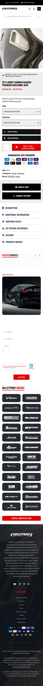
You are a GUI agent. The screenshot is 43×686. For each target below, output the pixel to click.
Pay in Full (13, 132)
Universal (8, 74)
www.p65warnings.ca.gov (21, 667)
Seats (15, 74)
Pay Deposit (13, 138)
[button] (1, 48)
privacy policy (14, 358)
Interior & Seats (21, 619)
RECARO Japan (14, 176)
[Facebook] (20, 584)
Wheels (21, 615)
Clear (37, 130)
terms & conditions (28, 351)
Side (4, 106)
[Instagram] (24, 584)
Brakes (21, 605)
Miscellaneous (21, 622)
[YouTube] (15, 584)
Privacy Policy (36, 651)
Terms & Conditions (21, 651)
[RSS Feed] (28, 584)
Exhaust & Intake (21, 612)
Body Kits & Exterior (21, 598)
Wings (21, 608)
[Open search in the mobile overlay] (21, 16)
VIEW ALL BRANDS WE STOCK (21, 518)
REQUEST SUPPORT (23, 196)
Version (5, 117)
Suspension (21, 601)
